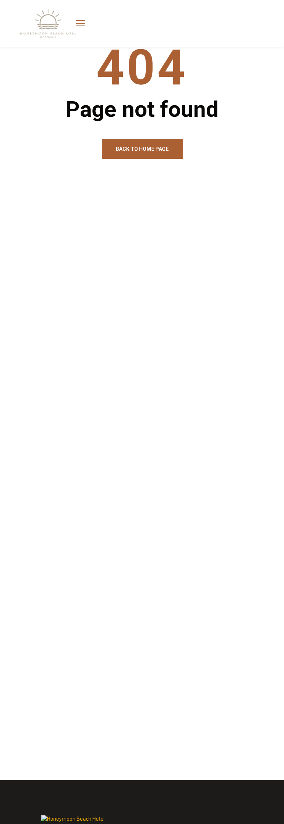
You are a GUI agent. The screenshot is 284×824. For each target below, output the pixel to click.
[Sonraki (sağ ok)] (270, 412)
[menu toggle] (80, 23)
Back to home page (142, 149)
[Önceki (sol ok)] (13, 412)
